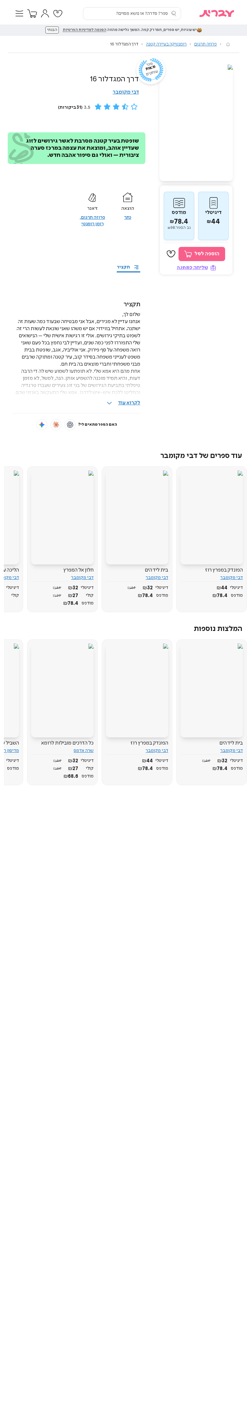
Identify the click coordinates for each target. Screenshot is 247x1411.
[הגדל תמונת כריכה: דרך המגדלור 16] (196, 123)
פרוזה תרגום (205, 44)
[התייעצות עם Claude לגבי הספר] (55, 424)
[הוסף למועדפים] (171, 254)
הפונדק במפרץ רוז (224, 570)
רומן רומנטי (92, 224)
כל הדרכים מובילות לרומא (67, 743)
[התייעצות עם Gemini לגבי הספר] (41, 424)
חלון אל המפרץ (78, 570)
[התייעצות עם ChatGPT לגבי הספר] (70, 424)
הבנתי (52, 30)
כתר (127, 217)
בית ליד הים (156, 570)
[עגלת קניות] (32, 13)
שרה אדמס (84, 750)
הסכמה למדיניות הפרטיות (84, 30)
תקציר (123, 267)
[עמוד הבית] (228, 44)
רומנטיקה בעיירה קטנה (166, 44)
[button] (19, 13)
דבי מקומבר (126, 92)
